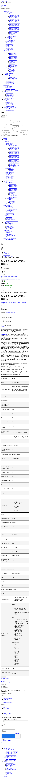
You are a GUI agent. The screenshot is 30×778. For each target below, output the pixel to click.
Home (4, 252)
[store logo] (9, 7)
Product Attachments (5, 682)
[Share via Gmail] (4, 274)
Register (5, 139)
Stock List (5, 714)
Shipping (5, 699)
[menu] (1, 243)
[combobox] (7, 115)
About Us (5, 707)
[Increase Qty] (1, 308)
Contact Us (6, 708)
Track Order (3, 5)
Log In (5, 138)
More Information (5, 678)
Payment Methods (7, 698)
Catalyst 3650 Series (8, 256)
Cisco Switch (6, 255)
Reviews (3, 681)
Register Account (7, 702)
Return (5, 700)
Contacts (3, 3)
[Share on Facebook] (4, 271)
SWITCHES (6, 253)
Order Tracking (7, 713)
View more (3, 677)
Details (2, 326)
